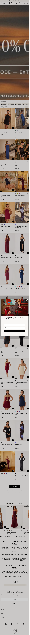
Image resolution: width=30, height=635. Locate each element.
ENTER (14, 330)
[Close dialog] (27, 300)
